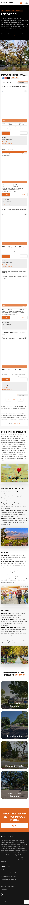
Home (2, 869)
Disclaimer (4, 890)
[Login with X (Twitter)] (8, 78)
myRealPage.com (17, 423)
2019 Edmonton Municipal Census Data (11, 36)
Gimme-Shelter (7, 2)
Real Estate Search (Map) (8, 886)
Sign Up (14, 825)
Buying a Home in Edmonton (8, 876)
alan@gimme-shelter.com (7, 143)
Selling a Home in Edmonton (8, 879)
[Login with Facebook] (3, 78)
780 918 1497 (5, 141)
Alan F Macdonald (13, 901)
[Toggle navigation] (26, 2)
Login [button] (15, 77)
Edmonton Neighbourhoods (8, 873)
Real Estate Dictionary (7, 883)
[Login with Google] (6, 78)
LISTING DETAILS (6, 133)
